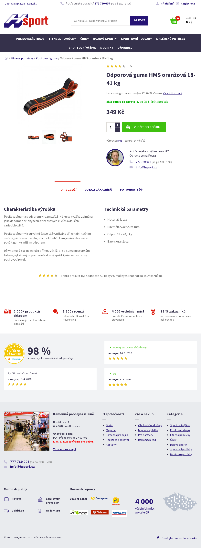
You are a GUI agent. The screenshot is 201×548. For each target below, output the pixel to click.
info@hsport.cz (146, 167)
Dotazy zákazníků (98, 189)
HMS (119, 140)
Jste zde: (6, 58)
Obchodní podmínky (150, 425)
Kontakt (32, 3)
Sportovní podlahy (136, 39)
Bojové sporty (105, 39)
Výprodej (125, 48)
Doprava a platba (15, 3)
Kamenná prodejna (117, 435)
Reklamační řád (147, 440)
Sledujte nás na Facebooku (179, 538)
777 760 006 (143, 162)
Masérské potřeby (170, 39)
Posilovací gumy (47, 58)
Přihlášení (167, 3)
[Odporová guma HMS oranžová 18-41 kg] (49, 128)
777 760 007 (102, 3)
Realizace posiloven (118, 440)
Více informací (172, 93)
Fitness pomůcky (62, 39)
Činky (84, 39)
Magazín (111, 430)
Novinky (106, 48)
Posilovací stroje (30, 39)
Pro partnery (145, 435)
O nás (109, 425)
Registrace (188, 3)
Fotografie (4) (131, 189)
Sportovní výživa (82, 48)
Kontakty (111, 444)
